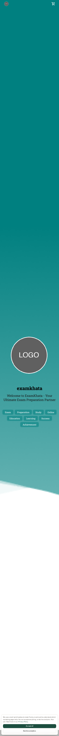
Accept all (29, 726)
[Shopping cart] (53, 4)
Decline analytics (29, 731)
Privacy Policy (23, 722)
